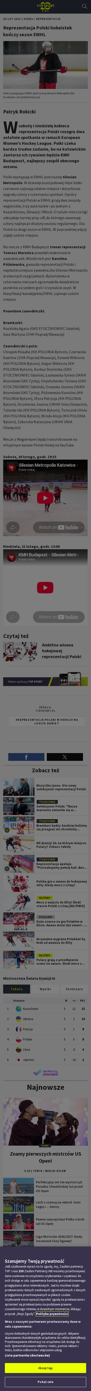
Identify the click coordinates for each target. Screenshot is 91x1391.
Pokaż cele (45, 1382)
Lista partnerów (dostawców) (27, 1355)
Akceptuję (45, 1368)
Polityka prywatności (52, 1314)
